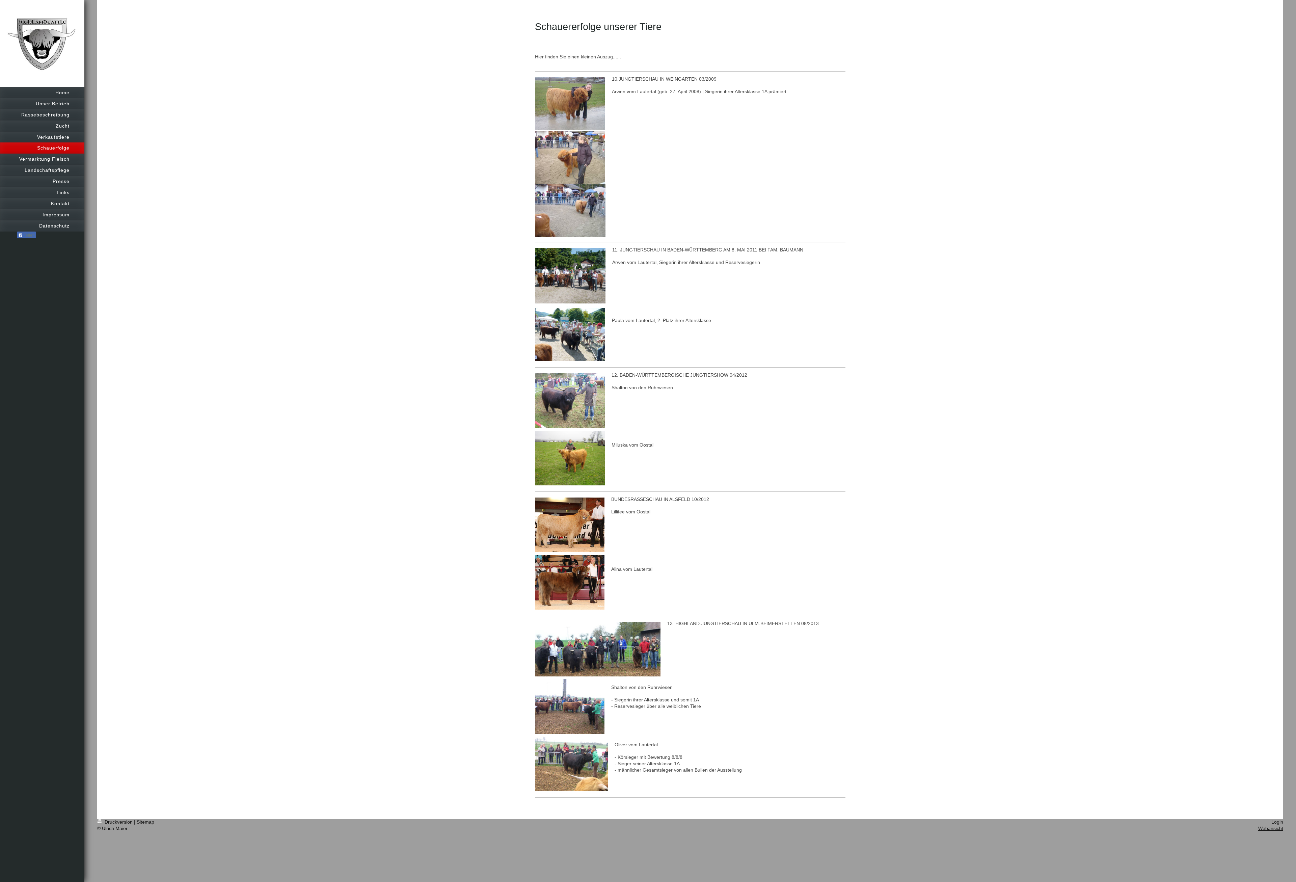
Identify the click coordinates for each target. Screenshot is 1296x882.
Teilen (29, 235)
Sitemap (145, 822)
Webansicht (1270, 828)
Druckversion (118, 822)
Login (1277, 822)
